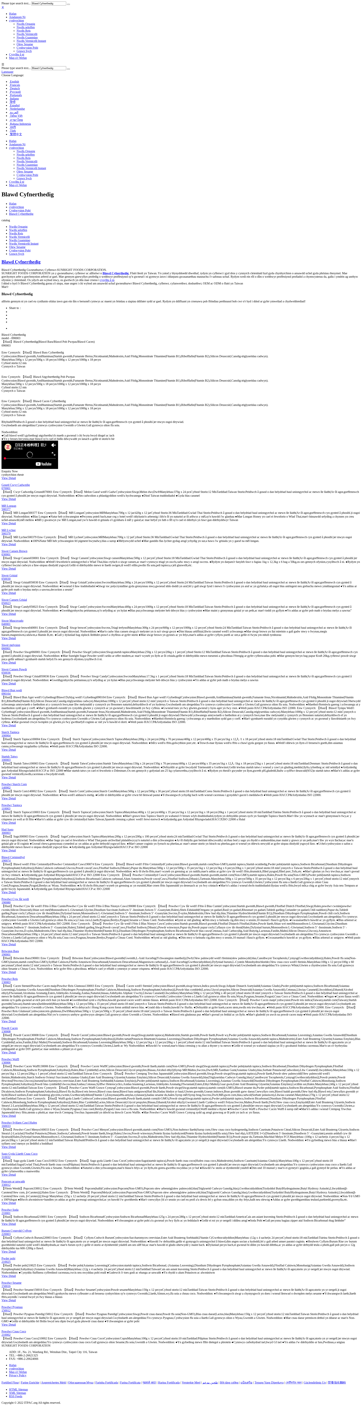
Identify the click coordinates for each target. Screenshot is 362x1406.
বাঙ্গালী (12, 127)
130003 (6, 982)
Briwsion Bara (10, 951)
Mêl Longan (9, 505)
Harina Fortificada (169, 1382)
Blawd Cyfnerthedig (21, 213)
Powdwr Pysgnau (12, 1307)
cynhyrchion (16, 20)
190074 (6, 860)
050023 (6, 603)
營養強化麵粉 (337, 1382)
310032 (6, 1157)
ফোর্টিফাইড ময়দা (294, 1382)
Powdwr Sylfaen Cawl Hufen (19, 1122)
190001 (6, 954)
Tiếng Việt (15, 115)
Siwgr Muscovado (12, 620)
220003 (6, 1234)
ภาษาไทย (16, 119)
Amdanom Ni (17, 17)
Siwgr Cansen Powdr (14, 669)
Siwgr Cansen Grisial (14, 599)
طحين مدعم (210, 1382)
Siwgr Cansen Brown (14, 551)
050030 (6, 578)
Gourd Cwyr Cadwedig (16, 484)
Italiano (14, 98)
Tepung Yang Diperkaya (269, 1382)
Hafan (12, 13)
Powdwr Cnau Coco (14, 1331)
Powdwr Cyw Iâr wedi (15, 899)
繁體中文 (15, 134)
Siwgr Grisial (9, 575)
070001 (6, 488)
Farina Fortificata (130, 1382)
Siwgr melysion (11, 645)
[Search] (68, 4)
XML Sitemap (17, 1392)
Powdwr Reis (10, 978)
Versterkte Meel (191, 1382)
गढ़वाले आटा (149, 1382)
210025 (6, 1261)
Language (7, 71)
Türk (12, 130)
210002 (6, 1334)
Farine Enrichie (30, 1382)
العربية (13, 112)
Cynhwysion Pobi (27, 47)
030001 (6, 554)
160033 (6, 1126)
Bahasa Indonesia (20, 123)
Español (14, 105)
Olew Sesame (25, 44)
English (14, 81)
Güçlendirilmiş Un (315, 1382)
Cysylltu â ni (16, 54)
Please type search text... (16, 3)
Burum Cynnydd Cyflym (16, 1230)
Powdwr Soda (10, 1209)
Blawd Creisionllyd (13, 857)
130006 (6, 1062)
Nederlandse (17, 108)
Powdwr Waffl (10, 1059)
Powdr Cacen (10, 1028)
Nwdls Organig (26, 23)
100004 (6, 735)
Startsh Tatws (10, 756)
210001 (6, 1213)
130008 (6, 1031)
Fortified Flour (10, 1382)
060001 (6, 648)
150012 (6, 1310)
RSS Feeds (15, 1396)
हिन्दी (12, 102)
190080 (6, 902)
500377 (6, 509)
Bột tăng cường (229, 1382)
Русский (15, 91)
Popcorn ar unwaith (13, 1181)
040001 (6, 624)
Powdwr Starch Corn (14, 784)
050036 (6, 672)
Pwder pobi (8, 1258)
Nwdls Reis (24, 30)
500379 (6, 533)
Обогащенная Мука (80, 1382)
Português (15, 95)
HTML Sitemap (18, 1389)
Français (14, 85)
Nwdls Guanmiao (27, 37)
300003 (6, 832)
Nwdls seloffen (26, 27)
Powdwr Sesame (11, 1282)
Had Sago (7, 829)
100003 (6, 759)
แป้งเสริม (246, 1382)
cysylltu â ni (107, 280)
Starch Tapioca (10, 732)
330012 (6, 1184)
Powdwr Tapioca (12, 805)
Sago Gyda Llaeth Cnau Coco (20, 1153)
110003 (6, 808)
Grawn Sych (24, 51)
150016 (6, 1286)
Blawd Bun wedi (12, 690)
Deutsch (14, 88)
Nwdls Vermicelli (27, 34)
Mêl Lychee (9, 530)
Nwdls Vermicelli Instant (31, 40)
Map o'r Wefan (18, 57)
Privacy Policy (17, 1375)
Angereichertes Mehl (53, 1382)
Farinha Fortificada (106, 1382)
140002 (6, 787)
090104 (6, 693)
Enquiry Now (10, 471)
